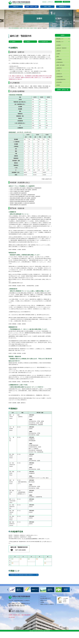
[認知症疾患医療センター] (47, 589)
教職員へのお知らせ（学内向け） (47, 604)
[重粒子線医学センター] (16, 589)
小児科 (58, 70)
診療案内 (13, 41)
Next (71, 590)
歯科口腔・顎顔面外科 (61, 48)
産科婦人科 (59, 73)
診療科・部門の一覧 (62, 89)
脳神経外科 (59, 68)
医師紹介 (28, 41)
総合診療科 (59, 82)
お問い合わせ (66, 1)
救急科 (58, 85)
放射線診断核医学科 (61, 79)
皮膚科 (58, 53)
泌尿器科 (59, 45)
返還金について (43, 600)
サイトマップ (43, 596)
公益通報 (42, 602)
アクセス (58, 1)
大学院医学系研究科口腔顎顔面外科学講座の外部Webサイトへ (23, 574)
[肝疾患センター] (31, 589)
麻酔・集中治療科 (60, 65)
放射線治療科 (60, 76)
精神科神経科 (60, 62)
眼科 (58, 56)
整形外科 (59, 50)
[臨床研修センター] (62, 589)
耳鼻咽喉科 (59, 59)
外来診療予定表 (44, 41)
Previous (7, 590)
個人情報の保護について (45, 598)
